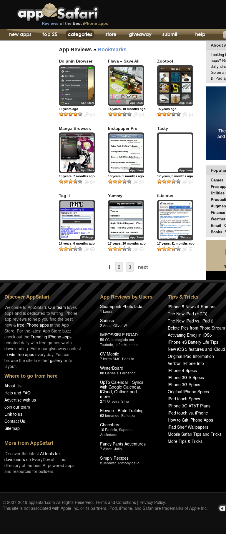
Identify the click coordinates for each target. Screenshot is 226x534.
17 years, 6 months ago (77, 243)
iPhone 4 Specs (182, 370)
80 (102, 372)
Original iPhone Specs (188, 391)
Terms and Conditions (115, 502)
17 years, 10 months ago (127, 243)
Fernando (128, 372)
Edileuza (128, 415)
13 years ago (68, 109)
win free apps (21, 354)
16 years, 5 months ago (126, 176)
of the (75, 23)
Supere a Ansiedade (117, 432)
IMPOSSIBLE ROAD (119, 335)
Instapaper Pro (122, 128)
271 (103, 401)
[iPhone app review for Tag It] (77, 220)
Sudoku (107, 320)
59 (102, 339)
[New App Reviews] (20, 35)
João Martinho (126, 344)
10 (102, 429)
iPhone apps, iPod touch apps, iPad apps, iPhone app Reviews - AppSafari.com (70, 11)
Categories (80, 35)
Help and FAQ (17, 393)
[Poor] (66, 114)
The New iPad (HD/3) (187, 314)
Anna (107, 325)
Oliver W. (120, 325)
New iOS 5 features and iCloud (196, 349)
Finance (218, 212)
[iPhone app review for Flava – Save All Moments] (126, 85)
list (71, 360)
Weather (218, 219)
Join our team (17, 407)
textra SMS (111, 358)
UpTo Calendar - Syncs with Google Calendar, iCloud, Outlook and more (121, 389)
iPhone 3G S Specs (186, 377)
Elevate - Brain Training (122, 410)
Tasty (162, 128)
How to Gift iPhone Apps (190, 420)
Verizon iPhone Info (186, 363)
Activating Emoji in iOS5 (190, 335)
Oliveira (113, 401)
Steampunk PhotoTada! (122, 306)
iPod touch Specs (184, 399)
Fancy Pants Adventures (123, 444)
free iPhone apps (33, 325)
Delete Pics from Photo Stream (196, 328)
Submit (170, 35)
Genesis (111, 372)
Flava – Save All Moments (123, 63)
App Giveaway (140, 35)
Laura (107, 311)
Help (200, 35)
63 (102, 415)
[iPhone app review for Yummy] (126, 220)
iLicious (165, 195)
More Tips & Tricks (185, 441)
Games (217, 180)
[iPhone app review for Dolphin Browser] (77, 85)
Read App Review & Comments (92, 114)
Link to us (13, 414)
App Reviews (75, 50)
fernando (112, 415)
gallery (56, 360)
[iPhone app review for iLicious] (175, 220)
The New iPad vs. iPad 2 (190, 321)
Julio (118, 448)
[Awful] (61, 114)
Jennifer (109, 462)
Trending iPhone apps (51, 337)
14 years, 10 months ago (127, 109)
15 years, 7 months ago (77, 176)
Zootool (165, 61)
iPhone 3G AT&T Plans (189, 406)
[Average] (70, 114)
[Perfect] (80, 114)
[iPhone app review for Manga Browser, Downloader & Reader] (77, 152)
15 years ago (167, 109)
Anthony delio (128, 462)
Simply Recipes (114, 458)
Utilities (218, 193)
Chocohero (110, 424)
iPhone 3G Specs (184, 384)
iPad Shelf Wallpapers (188, 427)
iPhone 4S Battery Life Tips (193, 342)
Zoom (86, 114)
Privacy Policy (152, 502)
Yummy (115, 195)
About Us (12, 386)
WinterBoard (111, 368)
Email (216, 225)
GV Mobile (109, 354)
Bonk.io (128, 358)
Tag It (64, 195)
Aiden (107, 448)
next (143, 266)
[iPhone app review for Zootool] (175, 85)
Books (216, 232)
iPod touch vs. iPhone (188, 413)
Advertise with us (20, 400)
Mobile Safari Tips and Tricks (195, 434)
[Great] (75, 114)
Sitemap (12, 428)
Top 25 (50, 35)
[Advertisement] (23, 148)
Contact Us (14, 421)
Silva (125, 401)
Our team (57, 307)
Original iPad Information (191, 356)
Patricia (111, 429)
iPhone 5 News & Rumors (191, 306)
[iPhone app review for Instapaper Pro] (126, 152)
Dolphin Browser (75, 61)
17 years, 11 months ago (176, 243)
